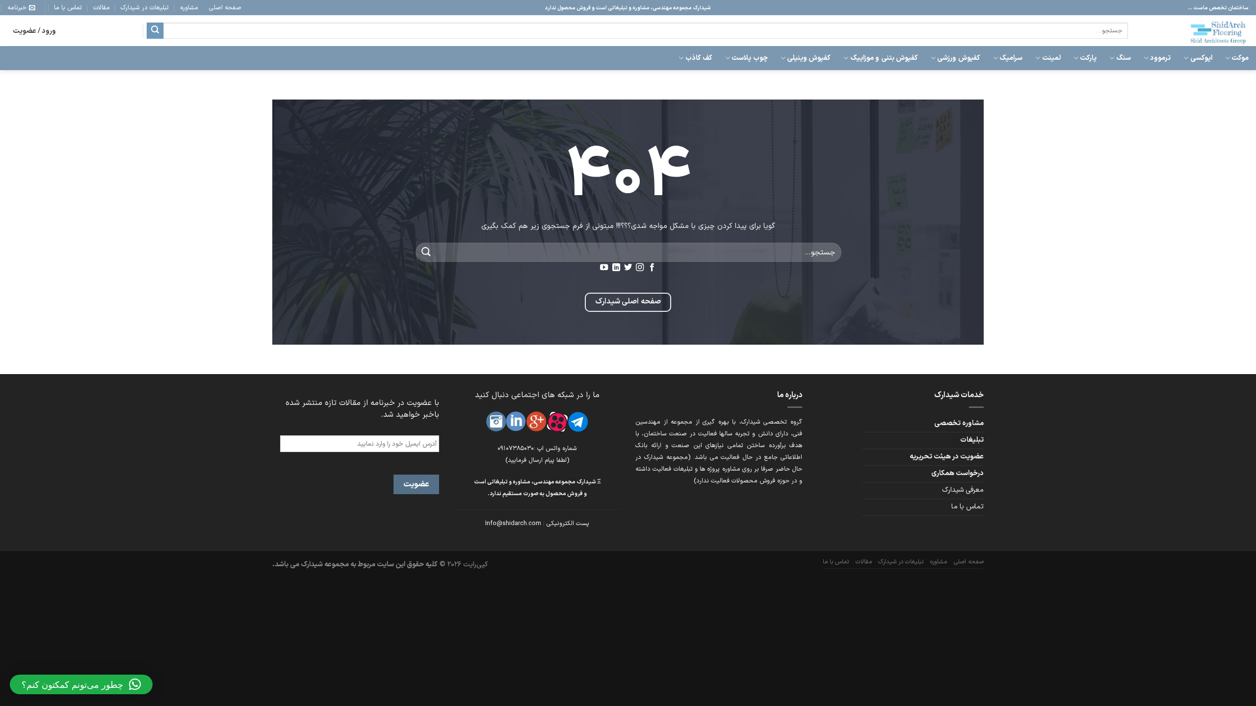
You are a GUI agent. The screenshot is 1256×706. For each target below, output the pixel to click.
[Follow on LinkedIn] (616, 267)
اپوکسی (1201, 58)
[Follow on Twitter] (628, 267)
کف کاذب (698, 58)
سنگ (1123, 58)
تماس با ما (68, 7)
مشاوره (189, 7)
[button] (81, 684)
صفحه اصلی (225, 7)
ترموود (1160, 58)
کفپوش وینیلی (809, 58)
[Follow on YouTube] (604, 267)
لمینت (1051, 58)
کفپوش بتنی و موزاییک (883, 58)
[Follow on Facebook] (652, 267)
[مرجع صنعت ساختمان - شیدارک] (1196, 30)
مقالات (101, 7)
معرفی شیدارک (963, 490)
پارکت (1088, 58)
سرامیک (1010, 58)
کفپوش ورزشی (958, 58)
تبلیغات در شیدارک (145, 7)
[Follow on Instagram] (640, 267)
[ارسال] (155, 31)
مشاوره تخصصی (959, 423)
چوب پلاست (749, 58)
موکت (1240, 58)
